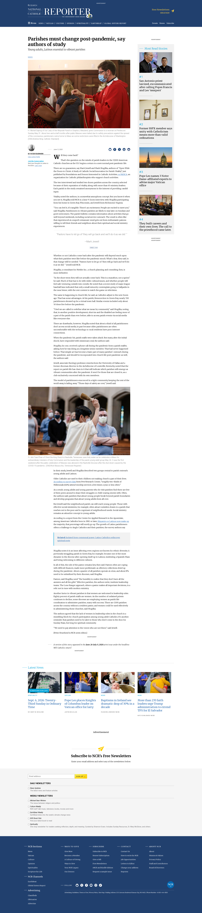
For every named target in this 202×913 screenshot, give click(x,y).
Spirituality (82, 23)
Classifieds (32, 895)
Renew (162, 23)
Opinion (70, 23)
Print (128, 149)
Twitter (81, 885)
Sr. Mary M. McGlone (36, 712)
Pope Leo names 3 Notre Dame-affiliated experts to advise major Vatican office (155, 180)
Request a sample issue (102, 872)
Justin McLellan (71, 712)
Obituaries (32, 899)
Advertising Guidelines (72, 892)
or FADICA (122, 174)
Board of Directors (156, 868)
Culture (60, 23)
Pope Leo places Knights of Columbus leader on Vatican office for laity (80, 704)
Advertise (32, 903)
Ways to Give (70, 864)
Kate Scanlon (143, 715)
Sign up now (164, 13)
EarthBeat (96, 23)
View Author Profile (34, 157)
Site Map (101, 892)
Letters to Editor (128, 864)
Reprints (124, 872)
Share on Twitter (119, 149)
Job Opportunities (128, 859)
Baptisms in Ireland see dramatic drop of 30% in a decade (117, 704)
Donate (155, 23)
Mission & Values (156, 855)
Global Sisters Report (115, 23)
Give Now (68, 851)
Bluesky (77, 885)
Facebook (86, 885)
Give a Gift (97, 859)
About (151, 851)
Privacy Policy (155, 859)
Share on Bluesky (110, 149)
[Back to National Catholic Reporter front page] (60, 13)
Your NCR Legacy (71, 868)
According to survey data (65, 482)
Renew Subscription (101, 855)
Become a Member (72, 855)
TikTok (100, 885)
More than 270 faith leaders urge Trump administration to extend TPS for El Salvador (154, 705)
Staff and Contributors (158, 864)
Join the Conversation (36, 161)
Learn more (38, 165)
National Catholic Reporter (170, 884)
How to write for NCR (129, 855)
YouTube (91, 885)
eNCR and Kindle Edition (103, 868)
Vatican (50, 23)
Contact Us (125, 851)
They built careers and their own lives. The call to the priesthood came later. (155, 226)
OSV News (116, 712)
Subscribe (170, 23)
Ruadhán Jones (107, 712)
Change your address (129, 868)
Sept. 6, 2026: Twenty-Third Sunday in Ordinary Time (44, 704)
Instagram (95, 885)
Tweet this (94, 247)
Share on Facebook (114, 149)
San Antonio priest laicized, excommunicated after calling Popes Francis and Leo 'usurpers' (155, 85)
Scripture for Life (39, 691)
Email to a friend (124, 149)
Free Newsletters (100, 864)
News (41, 23)
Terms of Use (84, 892)
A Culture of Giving (72, 859)
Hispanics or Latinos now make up (113, 521)
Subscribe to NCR (100, 851)
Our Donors (69, 872)
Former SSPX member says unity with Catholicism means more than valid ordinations (155, 133)
